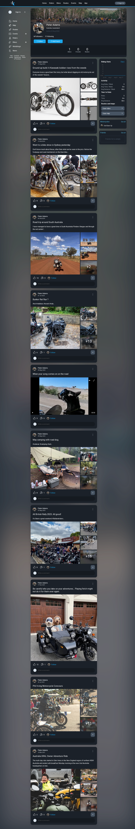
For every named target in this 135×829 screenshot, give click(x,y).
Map (80, 3)
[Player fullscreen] (94, 380)
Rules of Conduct (20, 58)
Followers (38, 36)
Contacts (16, 56)
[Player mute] (90, 380)
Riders (51, 3)
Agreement (17, 57)
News (15, 51)
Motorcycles (104, 122)
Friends (103, 133)
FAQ (11, 56)
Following (49, 36)
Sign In (121, 3)
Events (73, 3)
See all (123, 122)
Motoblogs (17, 46)
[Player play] (33, 413)
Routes (66, 3)
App (85, 3)
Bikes (59, 3)
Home (44, 3)
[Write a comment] (64, 129)
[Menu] (122, 13)
